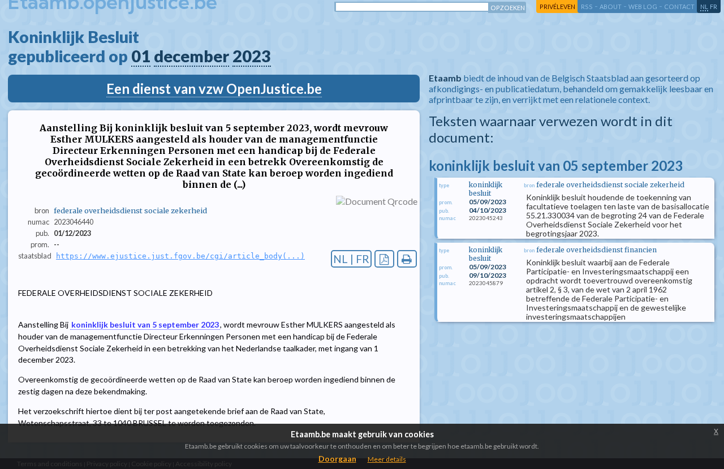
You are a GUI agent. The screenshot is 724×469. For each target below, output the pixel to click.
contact (679, 6)
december (191, 56)
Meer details (387, 459)
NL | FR (351, 258)
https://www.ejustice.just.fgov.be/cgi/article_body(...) (180, 256)
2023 (251, 56)
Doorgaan (337, 458)
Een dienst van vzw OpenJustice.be (214, 88)
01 (140, 56)
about (611, 6)
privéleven (557, 6)
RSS (587, 6)
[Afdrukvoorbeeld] (407, 259)
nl (704, 6)
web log (642, 6)
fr (713, 6)
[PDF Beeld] (384, 259)
